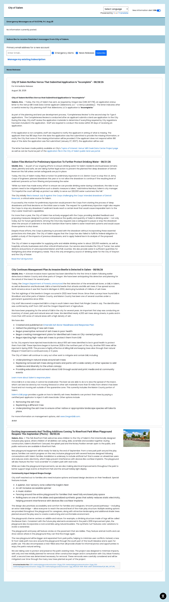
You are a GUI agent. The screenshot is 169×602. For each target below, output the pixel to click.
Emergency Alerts (64, 52)
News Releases (86, 52)
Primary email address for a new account (28, 47)
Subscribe (101, 53)
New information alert (144, 10)
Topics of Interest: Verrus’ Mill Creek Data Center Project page (89, 148)
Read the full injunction (22, 259)
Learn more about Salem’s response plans (31, 377)
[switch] (159, 10)
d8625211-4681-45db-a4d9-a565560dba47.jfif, (89, 567)
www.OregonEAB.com (70, 416)
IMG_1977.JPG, (110, 567)
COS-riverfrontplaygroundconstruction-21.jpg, (78, 565)
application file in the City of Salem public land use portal (73, 151)
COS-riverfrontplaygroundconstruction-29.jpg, (46, 565)
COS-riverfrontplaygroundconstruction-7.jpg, (57, 567)
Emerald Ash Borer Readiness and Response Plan (68, 324)
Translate (123, 12)
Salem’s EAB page (20, 394)
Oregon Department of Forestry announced (42, 283)
